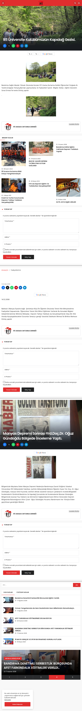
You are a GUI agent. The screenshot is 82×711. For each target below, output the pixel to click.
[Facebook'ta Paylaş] (4, 46)
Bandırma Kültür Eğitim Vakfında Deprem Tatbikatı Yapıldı (67, 149)
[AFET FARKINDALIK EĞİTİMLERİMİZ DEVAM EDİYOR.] (8, 620)
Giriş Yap (28, 257)
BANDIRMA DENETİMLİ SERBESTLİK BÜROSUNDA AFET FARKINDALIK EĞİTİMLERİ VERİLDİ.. (44, 629)
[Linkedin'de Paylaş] (22, 46)
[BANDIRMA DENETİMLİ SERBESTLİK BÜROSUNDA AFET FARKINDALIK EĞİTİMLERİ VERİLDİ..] (8, 630)
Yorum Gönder (11, 257)
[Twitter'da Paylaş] (9, 46)
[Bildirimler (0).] (78, 3)
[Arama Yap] (75, 3)
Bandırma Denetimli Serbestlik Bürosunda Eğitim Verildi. (37, 598)
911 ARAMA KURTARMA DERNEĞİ (24, 127)
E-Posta (8, 244)
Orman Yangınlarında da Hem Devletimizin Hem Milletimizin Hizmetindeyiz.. (45, 608)
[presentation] (3, 664)
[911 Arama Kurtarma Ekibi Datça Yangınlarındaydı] (14, 154)
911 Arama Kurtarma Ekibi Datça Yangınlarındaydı (12, 172)
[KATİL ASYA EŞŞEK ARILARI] (68, 187)
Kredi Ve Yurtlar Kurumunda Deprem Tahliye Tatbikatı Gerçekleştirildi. (13, 200)
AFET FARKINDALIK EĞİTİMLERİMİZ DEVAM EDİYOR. (33, 618)
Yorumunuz (9, 221)
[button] (9, 677)
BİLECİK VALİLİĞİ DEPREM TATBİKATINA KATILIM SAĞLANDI (38, 163)
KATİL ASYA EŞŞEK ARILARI (66, 202)
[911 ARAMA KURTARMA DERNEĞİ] (9, 127)
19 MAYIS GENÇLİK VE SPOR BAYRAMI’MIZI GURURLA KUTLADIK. (38, 639)
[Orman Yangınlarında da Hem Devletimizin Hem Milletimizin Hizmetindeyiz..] (8, 610)
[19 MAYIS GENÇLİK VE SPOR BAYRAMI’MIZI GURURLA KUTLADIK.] (8, 641)
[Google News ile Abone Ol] (47, 54)
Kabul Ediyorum (17, 704)
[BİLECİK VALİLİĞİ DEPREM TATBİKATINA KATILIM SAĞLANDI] (41, 149)
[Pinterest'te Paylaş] (17, 46)
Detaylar (7, 700)
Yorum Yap (8, 209)
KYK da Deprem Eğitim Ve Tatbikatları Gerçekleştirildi (40, 185)
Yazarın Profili (74, 124)
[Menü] (3, 3)
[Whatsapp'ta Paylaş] (13, 46)
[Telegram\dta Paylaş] (26, 46)
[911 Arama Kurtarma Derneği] (41, 3)
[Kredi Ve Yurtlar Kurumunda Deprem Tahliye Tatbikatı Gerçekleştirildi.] (14, 185)
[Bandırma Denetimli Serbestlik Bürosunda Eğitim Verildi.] (8, 600)
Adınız (7, 237)
